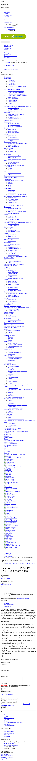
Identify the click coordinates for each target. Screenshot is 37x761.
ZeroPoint (14, 547)
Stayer (11, 536)
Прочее (10, 372)
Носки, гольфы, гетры (10, 142)
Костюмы (7, 112)
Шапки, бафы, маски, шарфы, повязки (15, 95)
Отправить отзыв (5, 691)
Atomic (12, 462)
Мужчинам (7, 46)
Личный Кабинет (9, 731)
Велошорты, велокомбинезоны (17, 86)
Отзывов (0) (7, 606)
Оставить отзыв (5, 578)
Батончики (7, 451)
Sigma (11, 531)
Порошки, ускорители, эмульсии (17, 371)
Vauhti (11, 544)
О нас (5, 18)
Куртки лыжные (12, 137)
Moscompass (16, 491)
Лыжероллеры (8, 437)
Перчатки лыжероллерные (15, 109)
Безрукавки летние (13, 123)
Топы (9, 185)
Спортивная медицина (10, 429)
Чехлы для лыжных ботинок (16, 397)
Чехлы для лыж (12, 381)
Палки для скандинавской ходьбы (14, 440)
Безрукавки (7, 122)
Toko (10, 541)
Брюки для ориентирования (16, 91)
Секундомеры (12, 425)
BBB (10, 463)
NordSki (12, 496)
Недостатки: (4, 676)
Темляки (10, 412)
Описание (7, 603)
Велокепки (11, 80)
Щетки (10, 383)
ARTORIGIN (17, 457)
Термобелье (7, 154)
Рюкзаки (10, 392)
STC (9, 524)
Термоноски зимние (13, 146)
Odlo (10, 499)
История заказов (9, 733)
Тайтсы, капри (8, 148)
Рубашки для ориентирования (16, 94)
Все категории (8, 45)
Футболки (11, 170)
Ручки (9, 411)
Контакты (7, 20)
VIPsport (13, 542)
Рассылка (7, 736)
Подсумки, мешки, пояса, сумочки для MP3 (20, 389)
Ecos (10, 474)
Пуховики (11, 140)
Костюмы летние (13, 115)
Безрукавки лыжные (14, 125)
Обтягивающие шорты (14, 173)
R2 (8, 508)
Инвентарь (7, 54)
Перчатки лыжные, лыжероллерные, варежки (17, 106)
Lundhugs (14, 488)
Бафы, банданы (12, 97)
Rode (10, 519)
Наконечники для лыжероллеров (17, 405)
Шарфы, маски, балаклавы (15, 205)
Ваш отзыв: (4, 683)
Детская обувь (8, 355)
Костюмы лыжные (13, 117)
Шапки (10, 103)
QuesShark (15, 507)
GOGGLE (15, 480)
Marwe (12, 490)
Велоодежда (7, 78)
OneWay (13, 501)
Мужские (10, 337)
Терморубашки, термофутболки (17, 159)
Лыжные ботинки (9, 335)
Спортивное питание (10, 56)
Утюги (10, 380)
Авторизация (11, 30)
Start (9, 535)
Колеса (10, 402)
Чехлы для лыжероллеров (15, 408)
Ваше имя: (4, 664)
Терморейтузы (12, 157)
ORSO (11, 497)
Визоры (10, 415)
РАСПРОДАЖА (9, 120)
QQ (9, 505)
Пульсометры (11, 423)
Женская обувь (8, 349)
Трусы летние (12, 163)
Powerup (13, 504)
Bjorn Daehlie (17, 467)
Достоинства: (5, 670)
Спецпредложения (9, 725)
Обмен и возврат (9, 15)
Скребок (10, 375)
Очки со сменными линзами (16, 419)
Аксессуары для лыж (10, 364)
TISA (10, 539)
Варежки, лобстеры (13, 108)
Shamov (12, 530)
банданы (7, 694)
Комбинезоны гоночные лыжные (14, 176)
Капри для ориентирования (16, 92)
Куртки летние (12, 135)
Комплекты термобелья (14, 156)
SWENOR (15, 525)
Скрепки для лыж (13, 377)
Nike (10, 493)
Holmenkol (15, 482)
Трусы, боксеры (8, 160)
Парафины (11, 369)
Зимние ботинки (12, 343)
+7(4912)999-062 (9, 65)
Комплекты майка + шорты (16, 114)
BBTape (12, 465)
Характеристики (9, 604)
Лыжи (6, 439)
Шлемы (10, 400)
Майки (10, 166)
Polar (10, 502)
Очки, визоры (8, 414)
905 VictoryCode (20, 454)
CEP (9, 470)
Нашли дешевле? (6, 584)
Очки (9, 417)
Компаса (6, 436)
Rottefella (13, 522)
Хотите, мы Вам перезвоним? (19, 62)
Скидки (6, 16)
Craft (10, 473)
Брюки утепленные (13, 132)
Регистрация (11, 29)
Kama (10, 487)
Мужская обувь (8, 341)
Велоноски (11, 83)
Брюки (6, 128)
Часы (9, 426)
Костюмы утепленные (14, 118)
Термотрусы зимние (13, 162)
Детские (10, 340)
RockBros (14, 518)
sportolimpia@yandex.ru (11, 69)
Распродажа (7, 57)
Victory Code (16, 545)
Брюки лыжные (12, 131)
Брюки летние (12, 129)
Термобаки (11, 395)
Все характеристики (23, 598)
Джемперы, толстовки (10, 177)
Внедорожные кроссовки (15, 346)
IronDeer (13, 484)
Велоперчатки (12, 84)
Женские (10, 338)
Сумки (10, 394)
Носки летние (12, 145)
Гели (5, 448)
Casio (10, 471)
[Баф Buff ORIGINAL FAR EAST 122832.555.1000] (19, 563)
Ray (9, 511)
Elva (9, 476)
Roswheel (14, 521)
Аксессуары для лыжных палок (13, 409)
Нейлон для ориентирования (12, 89)
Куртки (6, 134)
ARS (10, 456)
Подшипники (12, 406)
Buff (9, 468)
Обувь (6, 51)
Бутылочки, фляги (13, 388)
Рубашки (10, 168)
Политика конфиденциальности (13, 722)
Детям (6, 49)
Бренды (6, 453)
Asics (10, 460)
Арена (11, 549)
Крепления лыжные (13, 366)
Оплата (6, 13)
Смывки (10, 378)
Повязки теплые (12, 101)
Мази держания (12, 368)
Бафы (2, 694)
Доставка (7, 12)
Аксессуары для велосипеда (12, 428)
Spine (10, 533)
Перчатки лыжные (13, 111)
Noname (12, 494)
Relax (10, 513)
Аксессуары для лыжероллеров (13, 398)
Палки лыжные (8, 442)
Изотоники (7, 449)
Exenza (12, 477)
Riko (10, 516)
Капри (9, 149)
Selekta (12, 528)
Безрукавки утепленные (15, 126)
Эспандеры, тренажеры (11, 443)
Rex (9, 514)
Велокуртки (11, 81)
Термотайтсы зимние (14, 152)
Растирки (10, 374)
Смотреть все (11, 88)
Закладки (7, 734)
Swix (10, 538)
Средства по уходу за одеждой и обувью (16, 431)
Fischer (12, 479)
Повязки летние (12, 100)
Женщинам (7, 48)
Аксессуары (7, 53)
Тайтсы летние (12, 151)
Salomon (13, 527)
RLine (11, 510)
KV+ (10, 485)
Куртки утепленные (13, 139)
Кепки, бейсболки (13, 98)
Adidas (12, 459)
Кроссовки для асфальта (15, 344)
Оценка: (3, 688)
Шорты (6, 171)
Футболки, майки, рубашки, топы (14, 165)
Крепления (11, 403)
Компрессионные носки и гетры (17, 143)
